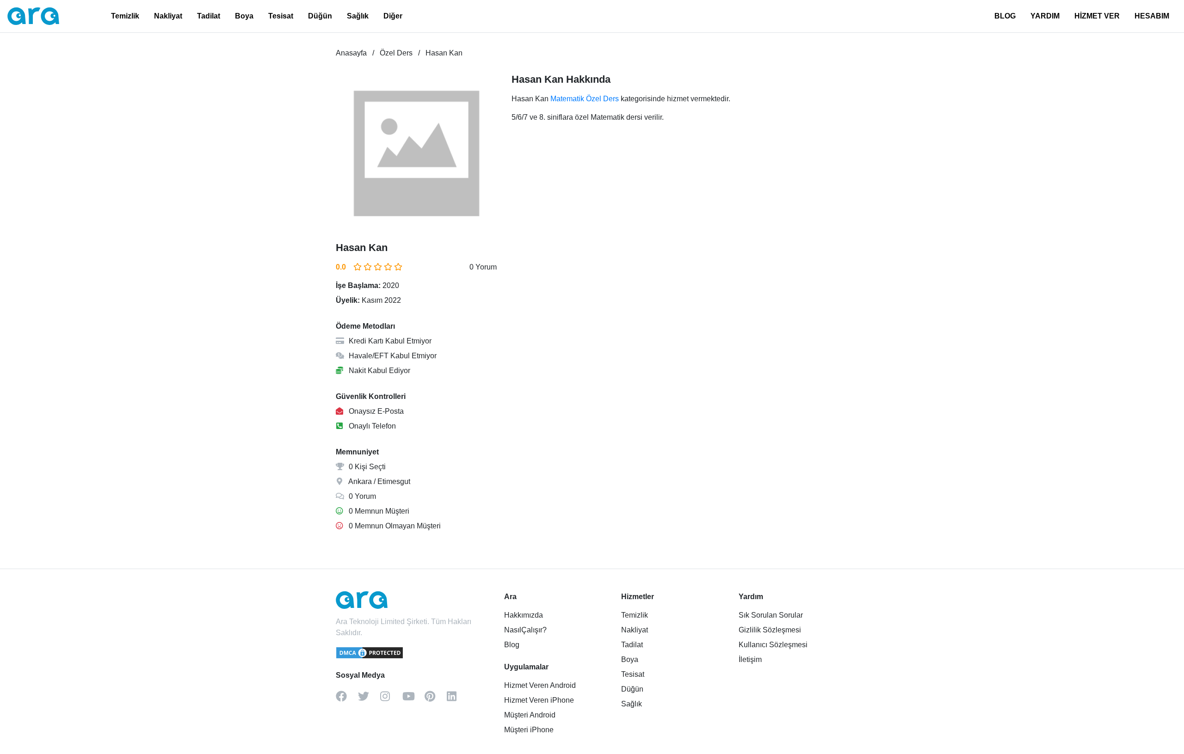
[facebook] (347, 699)
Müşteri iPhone (529, 730)
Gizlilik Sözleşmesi (770, 630)
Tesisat (280, 16)
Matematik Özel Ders (584, 99)
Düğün (320, 16)
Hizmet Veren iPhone (539, 700)
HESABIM (1152, 16)
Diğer (392, 16)
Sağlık (358, 16)
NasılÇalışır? (525, 630)
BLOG (1005, 16)
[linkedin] (458, 699)
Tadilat (208, 16)
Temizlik (125, 16)
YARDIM (1045, 16)
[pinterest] (436, 699)
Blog (511, 645)
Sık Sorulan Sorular (771, 615)
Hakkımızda (523, 615)
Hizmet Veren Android (540, 685)
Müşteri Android (529, 715)
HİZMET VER (1097, 16)
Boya (244, 16)
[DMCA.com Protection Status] (370, 657)
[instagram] (391, 699)
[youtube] (413, 699)
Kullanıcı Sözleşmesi (773, 645)
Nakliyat (168, 16)
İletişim (750, 659)
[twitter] (369, 699)
